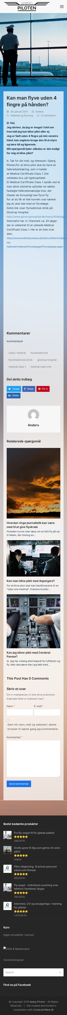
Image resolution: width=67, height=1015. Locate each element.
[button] (62, 6)
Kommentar (14, 737)
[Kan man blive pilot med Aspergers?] (33, 558)
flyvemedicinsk (39, 352)
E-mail (39, 706)
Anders (39, 111)
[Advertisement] (33, 291)
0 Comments (48, 115)
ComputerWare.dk (43, 1009)
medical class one (41, 366)
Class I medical (17, 352)
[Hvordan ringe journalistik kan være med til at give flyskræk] (33, 483)
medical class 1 (17, 366)
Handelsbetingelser (13, 959)
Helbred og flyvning (22, 115)
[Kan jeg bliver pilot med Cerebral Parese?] (33, 621)
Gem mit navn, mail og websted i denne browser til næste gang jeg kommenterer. (32, 726)
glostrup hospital (47, 359)
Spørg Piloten (37, 1001)
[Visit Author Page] (33, 414)
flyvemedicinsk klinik (21, 359)
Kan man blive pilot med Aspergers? (31, 581)
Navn (11, 706)
